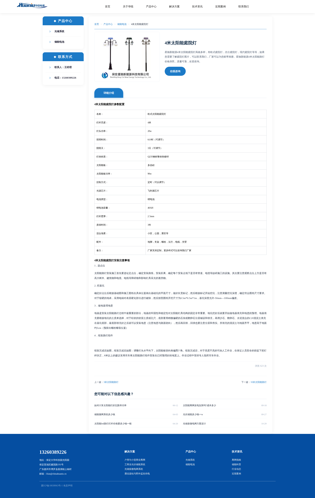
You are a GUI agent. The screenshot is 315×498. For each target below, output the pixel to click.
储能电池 (59, 42)
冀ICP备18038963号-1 (52, 485)
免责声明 (68, 485)
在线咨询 (175, 71)
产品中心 (108, 24)
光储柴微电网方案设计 (194, 423)
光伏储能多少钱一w (193, 414)
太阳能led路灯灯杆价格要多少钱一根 (113, 423)
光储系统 (59, 31)
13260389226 (52, 452)
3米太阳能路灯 (111, 382)
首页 (96, 24)
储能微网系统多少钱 (104, 414)
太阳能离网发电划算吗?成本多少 (199, 405)
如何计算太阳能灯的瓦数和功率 (110, 405)
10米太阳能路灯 (259, 382)
